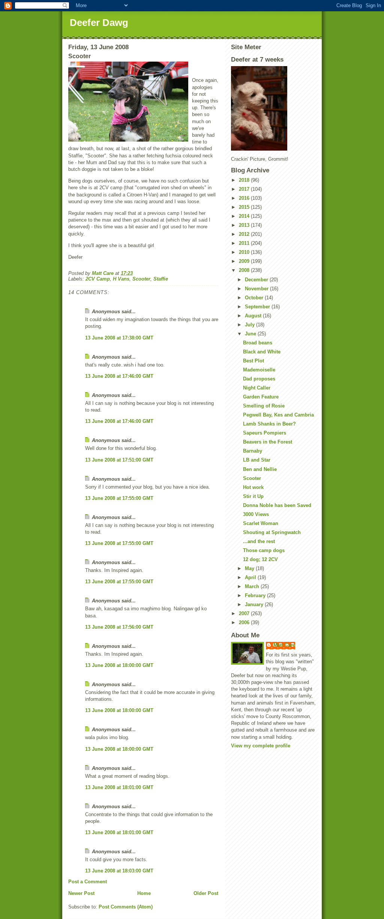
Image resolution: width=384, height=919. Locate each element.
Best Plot (253, 361)
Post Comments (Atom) (126, 907)
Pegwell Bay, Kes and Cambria (278, 415)
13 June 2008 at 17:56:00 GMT (119, 627)
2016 (245, 198)
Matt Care (284, 645)
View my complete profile (260, 745)
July (250, 324)
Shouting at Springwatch (272, 532)
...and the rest (259, 541)
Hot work (253, 487)
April (251, 577)
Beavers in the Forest (267, 442)
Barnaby (252, 451)
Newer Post (81, 893)
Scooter (141, 279)
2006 (245, 622)
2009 (245, 261)
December (257, 279)
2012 (245, 234)
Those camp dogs (264, 550)
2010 (245, 252)
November (257, 288)
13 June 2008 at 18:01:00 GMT (119, 787)
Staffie (160, 279)
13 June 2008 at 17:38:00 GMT (119, 338)
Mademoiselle (259, 370)
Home (144, 893)
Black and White (261, 352)
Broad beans (257, 343)
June (251, 334)
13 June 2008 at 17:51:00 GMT (119, 460)
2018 (245, 180)
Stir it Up (253, 496)
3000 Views (256, 514)
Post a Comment (87, 881)
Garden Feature (261, 397)
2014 (245, 216)
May (250, 568)
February (256, 595)
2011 (245, 243)
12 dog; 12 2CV (260, 559)
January (255, 604)
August (254, 315)
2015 (245, 207)
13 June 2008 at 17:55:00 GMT (119, 498)
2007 (245, 613)
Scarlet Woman (260, 523)
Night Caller (256, 388)
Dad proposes (259, 379)
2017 (245, 189)
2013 (245, 225)
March (253, 586)
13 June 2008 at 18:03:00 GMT (119, 871)
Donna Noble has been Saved (277, 505)
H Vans (121, 279)
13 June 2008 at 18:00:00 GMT (119, 665)
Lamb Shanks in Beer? (269, 424)
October (255, 297)
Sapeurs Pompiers (264, 433)
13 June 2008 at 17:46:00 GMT (119, 376)
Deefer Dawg (99, 22)
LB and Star (256, 460)
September (258, 306)
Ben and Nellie (260, 469)
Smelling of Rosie (264, 406)
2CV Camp (98, 279)
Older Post (206, 893)
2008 (245, 270)
